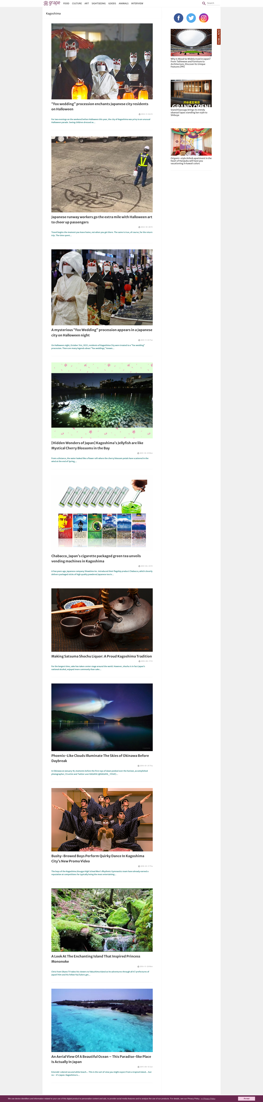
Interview (137, 3)
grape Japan (52, 4)
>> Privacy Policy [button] (208, 1098)
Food (66, 3)
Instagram (203, 18)
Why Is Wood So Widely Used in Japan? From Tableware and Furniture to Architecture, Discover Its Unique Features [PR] (191, 62)
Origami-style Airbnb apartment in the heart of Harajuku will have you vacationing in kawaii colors (191, 161)
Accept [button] (246, 1099)
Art (87, 3)
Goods (112, 3)
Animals (123, 3)
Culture (77, 3)
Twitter (191, 18)
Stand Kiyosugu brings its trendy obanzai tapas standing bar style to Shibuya (189, 112)
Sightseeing (99, 3)
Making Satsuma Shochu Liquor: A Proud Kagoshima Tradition (101, 656)
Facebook (178, 18)
